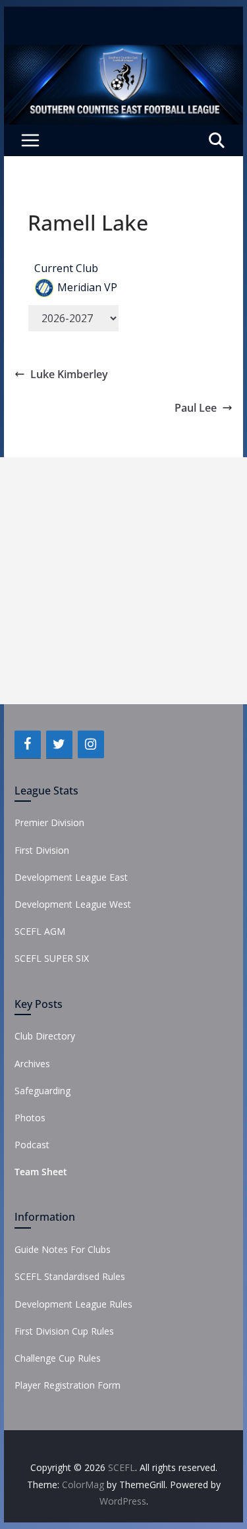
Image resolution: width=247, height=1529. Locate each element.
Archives (32, 1063)
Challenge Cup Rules (57, 1358)
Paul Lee (196, 408)
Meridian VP (87, 287)
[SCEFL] (124, 54)
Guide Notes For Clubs (62, 1249)
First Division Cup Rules (64, 1331)
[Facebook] (27, 744)
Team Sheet (40, 1171)
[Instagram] (91, 744)
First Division (41, 850)
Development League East (71, 877)
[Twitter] (59, 744)
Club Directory (44, 1036)
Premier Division (49, 822)
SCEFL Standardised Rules (69, 1276)
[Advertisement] (123, 580)
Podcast (31, 1144)
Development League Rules (73, 1304)
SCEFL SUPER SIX (51, 958)
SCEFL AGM (39, 931)
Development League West (72, 904)
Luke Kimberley (69, 374)
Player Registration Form (67, 1385)
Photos (29, 1117)
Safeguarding (42, 1090)
